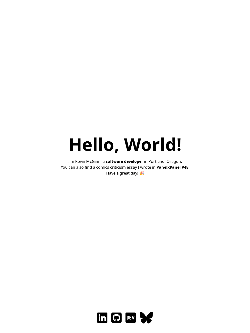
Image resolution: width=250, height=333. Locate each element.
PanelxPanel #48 (172, 167)
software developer (124, 161)
